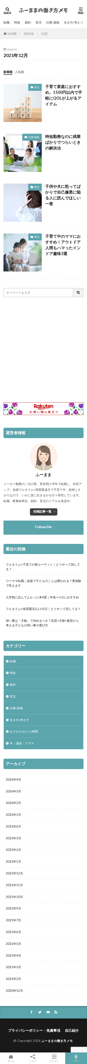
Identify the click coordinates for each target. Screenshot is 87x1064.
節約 (28, 22)
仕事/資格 (52, 22)
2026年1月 (13, 814)
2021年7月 (13, 920)
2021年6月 (13, 932)
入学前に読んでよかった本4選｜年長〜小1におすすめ (42, 597)
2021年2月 (13, 979)
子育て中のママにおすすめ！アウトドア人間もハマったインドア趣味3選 (63, 245)
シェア (32, 1061)
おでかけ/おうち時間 (24, 731)
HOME (12, 34)
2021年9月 (13, 908)
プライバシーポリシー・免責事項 (34, 1030)
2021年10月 (14, 897)
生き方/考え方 (73, 22)
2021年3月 (13, 967)
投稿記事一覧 (42, 511)
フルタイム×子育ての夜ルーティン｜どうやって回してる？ (43, 567)
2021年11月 (14, 885)
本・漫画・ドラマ (22, 743)
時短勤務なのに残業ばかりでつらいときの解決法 (63, 142)
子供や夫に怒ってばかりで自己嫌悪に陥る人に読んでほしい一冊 (63, 195)
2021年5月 (13, 944)
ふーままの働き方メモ (57, 1041)
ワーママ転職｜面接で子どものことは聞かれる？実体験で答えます (43, 583)
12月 (44, 34)
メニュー (54, 1061)
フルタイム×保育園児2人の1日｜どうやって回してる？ (43, 609)
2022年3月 (13, 838)
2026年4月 (13, 779)
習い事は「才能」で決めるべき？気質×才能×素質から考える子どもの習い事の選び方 (42, 623)
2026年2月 (13, 803)
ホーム (10, 1061)
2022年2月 (13, 850)
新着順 (8, 72)
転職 (6, 22)
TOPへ (76, 1061)
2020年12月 (14, 990)
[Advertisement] (43, 349)
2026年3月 (13, 791)
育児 (38, 22)
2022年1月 (13, 861)
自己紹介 (72, 1030)
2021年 (29, 34)
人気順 (19, 72)
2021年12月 (14, 873)
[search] (78, 292)
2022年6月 (13, 826)
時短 (17, 22)
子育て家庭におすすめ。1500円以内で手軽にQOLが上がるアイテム (63, 95)
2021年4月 (13, 955)
